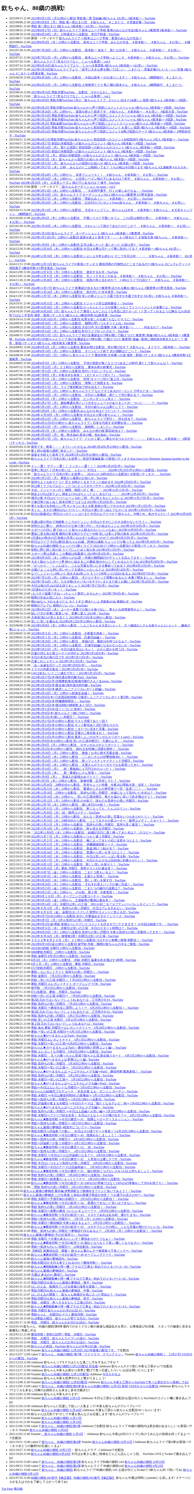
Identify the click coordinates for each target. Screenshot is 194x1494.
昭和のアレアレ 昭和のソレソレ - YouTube (59, 605)
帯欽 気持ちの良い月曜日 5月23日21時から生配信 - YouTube (72, 1075)
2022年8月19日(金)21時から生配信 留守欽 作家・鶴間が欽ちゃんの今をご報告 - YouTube (90, 944)
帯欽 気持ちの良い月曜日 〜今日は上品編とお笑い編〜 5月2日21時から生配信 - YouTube (90, 1111)
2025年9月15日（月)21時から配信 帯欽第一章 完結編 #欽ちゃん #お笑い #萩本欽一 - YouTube (93, 18)
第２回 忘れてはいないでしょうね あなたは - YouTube (67, 1023)
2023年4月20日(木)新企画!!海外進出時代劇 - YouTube (66, 685)
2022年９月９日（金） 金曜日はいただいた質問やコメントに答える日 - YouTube (85, 912)
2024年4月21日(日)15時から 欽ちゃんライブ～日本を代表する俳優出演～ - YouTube (87, 422)
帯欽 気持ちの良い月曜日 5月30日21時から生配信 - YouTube (72, 1063)
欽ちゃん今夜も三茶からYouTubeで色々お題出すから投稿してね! (145, 1382)
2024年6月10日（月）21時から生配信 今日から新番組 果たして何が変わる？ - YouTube (92, 395)
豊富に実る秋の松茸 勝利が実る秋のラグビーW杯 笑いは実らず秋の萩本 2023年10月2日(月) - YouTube (99, 533)
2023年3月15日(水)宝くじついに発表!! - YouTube (63, 709)
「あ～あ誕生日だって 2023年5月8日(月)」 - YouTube (66, 665)
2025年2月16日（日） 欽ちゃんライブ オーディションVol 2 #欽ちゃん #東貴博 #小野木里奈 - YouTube (99, 194)
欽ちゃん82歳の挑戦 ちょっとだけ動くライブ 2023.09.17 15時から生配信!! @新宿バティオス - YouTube (100, 545)
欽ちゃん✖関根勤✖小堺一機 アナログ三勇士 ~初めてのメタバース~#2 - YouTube (85, 1278)
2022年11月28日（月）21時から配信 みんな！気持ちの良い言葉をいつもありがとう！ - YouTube (97, 816)
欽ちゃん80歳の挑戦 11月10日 (61, 1422)
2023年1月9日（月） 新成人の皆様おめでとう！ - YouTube (71, 776)
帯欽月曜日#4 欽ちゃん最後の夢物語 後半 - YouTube (67, 1282)
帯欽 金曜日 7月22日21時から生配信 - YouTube (63, 976)
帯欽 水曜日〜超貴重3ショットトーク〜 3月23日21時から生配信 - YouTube (82, 1179)
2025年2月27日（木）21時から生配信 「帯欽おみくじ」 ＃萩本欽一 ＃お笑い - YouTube (92, 198)
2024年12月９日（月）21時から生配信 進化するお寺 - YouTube (74, 272)
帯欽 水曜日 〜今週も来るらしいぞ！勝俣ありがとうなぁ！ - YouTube (78, 1238)
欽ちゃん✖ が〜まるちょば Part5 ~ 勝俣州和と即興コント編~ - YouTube (78, 1047)
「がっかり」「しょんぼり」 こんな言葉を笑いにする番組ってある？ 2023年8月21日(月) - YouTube (98, 565)
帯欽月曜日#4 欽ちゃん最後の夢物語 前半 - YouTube (67, 1298)
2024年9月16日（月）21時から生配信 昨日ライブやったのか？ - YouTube (80, 331)
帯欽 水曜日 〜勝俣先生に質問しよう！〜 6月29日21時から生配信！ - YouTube (84, 1007)
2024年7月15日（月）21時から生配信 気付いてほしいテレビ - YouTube (78, 371)
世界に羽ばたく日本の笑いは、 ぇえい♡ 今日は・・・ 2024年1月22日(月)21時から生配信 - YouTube (99, 470)
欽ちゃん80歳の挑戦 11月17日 (61, 1418)
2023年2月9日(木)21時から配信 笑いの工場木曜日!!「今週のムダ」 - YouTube (82, 741)
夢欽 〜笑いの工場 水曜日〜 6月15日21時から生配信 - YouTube (73, 1031)
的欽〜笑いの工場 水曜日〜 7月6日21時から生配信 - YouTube (73, 995)
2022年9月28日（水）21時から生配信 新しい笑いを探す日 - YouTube (78, 880)
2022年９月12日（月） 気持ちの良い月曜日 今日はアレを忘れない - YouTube (83, 908)
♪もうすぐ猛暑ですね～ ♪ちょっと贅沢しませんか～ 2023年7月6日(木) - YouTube (85, 593)
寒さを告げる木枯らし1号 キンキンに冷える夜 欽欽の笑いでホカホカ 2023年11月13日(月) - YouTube (98, 506)
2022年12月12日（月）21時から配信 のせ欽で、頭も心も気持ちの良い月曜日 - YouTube (89, 800)
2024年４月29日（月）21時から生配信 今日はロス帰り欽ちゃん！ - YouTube (82, 415)
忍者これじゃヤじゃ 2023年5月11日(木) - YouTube (64, 661)
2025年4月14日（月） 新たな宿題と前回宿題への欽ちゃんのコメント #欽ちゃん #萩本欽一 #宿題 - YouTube (103, 147)
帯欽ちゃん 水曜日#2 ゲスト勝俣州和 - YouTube (64, 1314)
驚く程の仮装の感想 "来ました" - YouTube (59, 450)
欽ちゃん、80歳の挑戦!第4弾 (61, 1442)
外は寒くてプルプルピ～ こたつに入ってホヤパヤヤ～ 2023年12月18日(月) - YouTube (88, 486)
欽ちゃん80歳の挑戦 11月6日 (49, 1430)
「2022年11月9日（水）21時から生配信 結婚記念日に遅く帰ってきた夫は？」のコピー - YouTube (98, 832)
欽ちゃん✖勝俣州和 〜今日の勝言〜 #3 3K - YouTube (67, 1147)
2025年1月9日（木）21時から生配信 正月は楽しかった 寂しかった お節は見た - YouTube (90, 244)
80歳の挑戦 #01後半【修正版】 (94, 1477)
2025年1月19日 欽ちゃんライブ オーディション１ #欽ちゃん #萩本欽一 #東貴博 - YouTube (92, 233)
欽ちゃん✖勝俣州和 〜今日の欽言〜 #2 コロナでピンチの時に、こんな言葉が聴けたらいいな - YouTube (102, 1226)
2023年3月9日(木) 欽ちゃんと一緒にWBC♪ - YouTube (66, 713)
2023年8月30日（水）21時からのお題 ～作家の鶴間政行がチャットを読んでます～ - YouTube (93, 557)
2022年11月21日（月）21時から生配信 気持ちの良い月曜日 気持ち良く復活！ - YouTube (92, 824)
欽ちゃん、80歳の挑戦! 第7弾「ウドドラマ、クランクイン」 (82, 1354)
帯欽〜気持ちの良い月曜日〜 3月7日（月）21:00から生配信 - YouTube (79, 1219)
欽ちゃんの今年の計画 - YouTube (88, 1346)
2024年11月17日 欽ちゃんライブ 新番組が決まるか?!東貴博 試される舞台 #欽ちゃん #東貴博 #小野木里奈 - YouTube (108, 288)
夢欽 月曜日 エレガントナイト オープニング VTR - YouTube (71, 984)
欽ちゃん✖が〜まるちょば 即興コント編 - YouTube (65, 1059)
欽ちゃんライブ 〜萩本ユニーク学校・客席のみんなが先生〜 (100, 38)
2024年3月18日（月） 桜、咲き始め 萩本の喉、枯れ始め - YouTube (75, 434)
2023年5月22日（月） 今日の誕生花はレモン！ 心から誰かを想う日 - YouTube (84, 649)
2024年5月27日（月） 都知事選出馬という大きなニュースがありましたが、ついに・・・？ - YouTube (99, 403)
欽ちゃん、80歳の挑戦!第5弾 (61, 1426)
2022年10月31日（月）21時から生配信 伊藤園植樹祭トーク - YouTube (79, 844)
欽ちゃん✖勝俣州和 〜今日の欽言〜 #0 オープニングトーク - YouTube (78, 1254)
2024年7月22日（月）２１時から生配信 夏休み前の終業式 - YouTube (78, 367)
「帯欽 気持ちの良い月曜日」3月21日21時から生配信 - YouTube (74, 1187)
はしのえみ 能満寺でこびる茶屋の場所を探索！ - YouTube (71, 1286)
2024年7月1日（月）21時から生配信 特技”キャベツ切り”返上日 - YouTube (82, 379)
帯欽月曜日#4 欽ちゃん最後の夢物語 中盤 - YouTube (67, 1290)
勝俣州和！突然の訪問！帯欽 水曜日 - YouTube (63, 1334)
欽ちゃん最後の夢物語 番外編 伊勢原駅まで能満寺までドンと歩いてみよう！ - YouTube (82, 1191)
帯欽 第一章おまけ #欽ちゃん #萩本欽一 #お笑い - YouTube (70, 26)
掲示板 (18, 1488)
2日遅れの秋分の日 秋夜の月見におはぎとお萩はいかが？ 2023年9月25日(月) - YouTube (89, 537)
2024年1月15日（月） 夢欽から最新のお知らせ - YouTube (69, 478)
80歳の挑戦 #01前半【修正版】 (52, 1477)
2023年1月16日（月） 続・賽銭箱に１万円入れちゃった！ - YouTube (78, 768)
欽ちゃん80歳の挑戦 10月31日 (112, 1442)
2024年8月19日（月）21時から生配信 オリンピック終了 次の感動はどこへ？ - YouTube (91, 351)
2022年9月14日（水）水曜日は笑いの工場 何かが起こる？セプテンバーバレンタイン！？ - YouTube (99, 904)
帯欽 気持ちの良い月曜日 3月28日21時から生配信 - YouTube (72, 1175)
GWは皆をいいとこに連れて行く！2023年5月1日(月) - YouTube (73, 673)
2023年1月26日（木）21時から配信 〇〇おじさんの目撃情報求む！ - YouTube (84, 756)
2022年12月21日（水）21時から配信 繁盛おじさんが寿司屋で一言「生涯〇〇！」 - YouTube (94, 788)
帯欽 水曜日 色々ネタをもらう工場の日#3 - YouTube (68, 1302)
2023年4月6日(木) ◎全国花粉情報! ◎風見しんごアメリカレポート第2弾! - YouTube (86, 697)
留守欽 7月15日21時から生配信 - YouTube (59, 987)
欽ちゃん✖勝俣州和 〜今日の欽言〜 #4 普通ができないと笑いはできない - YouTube (88, 1203)
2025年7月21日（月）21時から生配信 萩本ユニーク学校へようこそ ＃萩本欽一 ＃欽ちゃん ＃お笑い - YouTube (110, 57)
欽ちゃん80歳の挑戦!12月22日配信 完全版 (70, 1366)
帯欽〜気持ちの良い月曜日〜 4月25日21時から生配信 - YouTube (74, 1123)
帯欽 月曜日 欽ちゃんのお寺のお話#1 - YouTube (65, 1342)
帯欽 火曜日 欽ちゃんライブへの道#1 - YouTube (65, 1338)
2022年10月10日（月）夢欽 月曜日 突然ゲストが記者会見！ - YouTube (79, 868)
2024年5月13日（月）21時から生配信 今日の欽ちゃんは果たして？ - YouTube (84, 407)
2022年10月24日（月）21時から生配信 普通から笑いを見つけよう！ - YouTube (85, 852)
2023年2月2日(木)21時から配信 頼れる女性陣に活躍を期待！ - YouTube (80, 749)
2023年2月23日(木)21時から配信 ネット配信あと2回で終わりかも (75, 725)
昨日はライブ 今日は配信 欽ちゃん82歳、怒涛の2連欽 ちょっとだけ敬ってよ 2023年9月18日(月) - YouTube (102, 541)
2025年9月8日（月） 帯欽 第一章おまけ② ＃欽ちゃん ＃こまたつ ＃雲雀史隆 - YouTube (93, 22)
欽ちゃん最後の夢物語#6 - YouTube (54, 1258)
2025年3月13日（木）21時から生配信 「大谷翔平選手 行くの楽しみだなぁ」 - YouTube (92, 190)
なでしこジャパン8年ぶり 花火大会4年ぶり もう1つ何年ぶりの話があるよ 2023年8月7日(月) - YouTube (99, 573)
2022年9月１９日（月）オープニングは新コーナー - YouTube (72, 896)
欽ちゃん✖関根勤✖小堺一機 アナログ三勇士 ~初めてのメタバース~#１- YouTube (85, 1306)
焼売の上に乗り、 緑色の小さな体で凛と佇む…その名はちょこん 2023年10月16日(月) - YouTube (95, 525)
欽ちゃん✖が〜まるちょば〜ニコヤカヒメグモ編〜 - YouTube (72, 1107)
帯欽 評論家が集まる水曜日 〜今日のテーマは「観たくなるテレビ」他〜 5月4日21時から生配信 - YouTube (102, 1103)
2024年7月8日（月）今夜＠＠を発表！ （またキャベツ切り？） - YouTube (80, 375)
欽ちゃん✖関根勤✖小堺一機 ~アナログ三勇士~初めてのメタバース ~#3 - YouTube (86, 1266)
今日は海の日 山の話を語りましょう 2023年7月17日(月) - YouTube (75, 585)
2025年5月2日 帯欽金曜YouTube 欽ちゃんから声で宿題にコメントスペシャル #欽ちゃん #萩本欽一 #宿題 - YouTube (108, 123)
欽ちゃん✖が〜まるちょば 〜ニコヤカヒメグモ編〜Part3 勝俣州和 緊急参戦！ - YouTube (91, 1071)
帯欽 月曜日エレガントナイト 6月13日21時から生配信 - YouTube (75, 1039)
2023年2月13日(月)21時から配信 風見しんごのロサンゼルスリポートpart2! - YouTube (87, 737)
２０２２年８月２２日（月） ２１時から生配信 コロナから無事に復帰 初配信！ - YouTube (92, 940)
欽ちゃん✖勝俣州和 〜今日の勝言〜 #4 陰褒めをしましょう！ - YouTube (80, 1135)
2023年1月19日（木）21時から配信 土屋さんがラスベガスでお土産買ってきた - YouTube (92, 764)
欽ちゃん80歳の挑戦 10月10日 (145, 1461)
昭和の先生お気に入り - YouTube (53, 597)
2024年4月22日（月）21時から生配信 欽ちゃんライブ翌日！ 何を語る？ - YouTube (89, 418)
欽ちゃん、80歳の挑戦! (57, 1469)
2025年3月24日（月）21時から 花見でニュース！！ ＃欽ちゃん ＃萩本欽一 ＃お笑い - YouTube (99, 174)
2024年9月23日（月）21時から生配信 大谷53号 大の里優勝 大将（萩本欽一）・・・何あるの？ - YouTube (102, 327)
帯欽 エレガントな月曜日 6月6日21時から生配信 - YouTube (71, 1051)
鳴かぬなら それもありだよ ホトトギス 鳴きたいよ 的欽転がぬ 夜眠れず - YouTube (86, 601)
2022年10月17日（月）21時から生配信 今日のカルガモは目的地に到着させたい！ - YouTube (94, 860)
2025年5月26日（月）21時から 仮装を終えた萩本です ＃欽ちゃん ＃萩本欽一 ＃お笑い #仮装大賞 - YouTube (109, 111)
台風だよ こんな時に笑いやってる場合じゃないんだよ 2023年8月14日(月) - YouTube (87, 569)
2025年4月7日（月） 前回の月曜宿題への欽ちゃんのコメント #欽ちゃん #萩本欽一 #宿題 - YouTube (97, 155)
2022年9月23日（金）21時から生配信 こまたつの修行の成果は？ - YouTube (82, 888)
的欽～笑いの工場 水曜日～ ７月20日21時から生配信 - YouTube (73, 980)
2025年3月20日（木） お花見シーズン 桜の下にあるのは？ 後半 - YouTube (70, 182)
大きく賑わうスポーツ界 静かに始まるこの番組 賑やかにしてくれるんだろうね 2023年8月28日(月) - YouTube (104, 561)
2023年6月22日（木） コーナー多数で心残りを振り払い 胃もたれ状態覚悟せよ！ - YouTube (93, 609)
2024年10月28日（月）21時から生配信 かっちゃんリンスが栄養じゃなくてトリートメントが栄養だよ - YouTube (106, 307)
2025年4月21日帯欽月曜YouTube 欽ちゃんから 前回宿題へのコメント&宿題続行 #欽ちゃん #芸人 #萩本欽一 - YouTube (110, 139)
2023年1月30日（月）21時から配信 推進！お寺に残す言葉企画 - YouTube (81, 752)
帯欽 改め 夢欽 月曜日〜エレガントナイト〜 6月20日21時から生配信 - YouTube (85, 1027)
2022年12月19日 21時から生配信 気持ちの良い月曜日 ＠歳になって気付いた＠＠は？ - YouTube (99, 792)
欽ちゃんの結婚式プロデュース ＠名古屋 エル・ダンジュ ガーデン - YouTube (84, 1091)
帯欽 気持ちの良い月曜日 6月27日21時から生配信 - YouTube (72, 1015)
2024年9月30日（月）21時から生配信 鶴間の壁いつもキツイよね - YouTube (83, 323)
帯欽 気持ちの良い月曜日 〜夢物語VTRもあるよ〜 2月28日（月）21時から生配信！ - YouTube (96, 1230)
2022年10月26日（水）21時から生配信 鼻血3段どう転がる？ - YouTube (80, 848)
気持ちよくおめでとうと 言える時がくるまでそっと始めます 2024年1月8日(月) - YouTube (91, 482)
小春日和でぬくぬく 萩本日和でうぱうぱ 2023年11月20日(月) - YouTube (79, 502)
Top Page (7, 1488)
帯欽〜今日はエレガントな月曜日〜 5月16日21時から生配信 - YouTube (78, 1087)
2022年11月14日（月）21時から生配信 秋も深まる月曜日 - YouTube (77, 828)
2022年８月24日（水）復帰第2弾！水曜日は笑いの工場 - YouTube (75, 936)
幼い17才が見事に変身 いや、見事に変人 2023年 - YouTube (70, 613)
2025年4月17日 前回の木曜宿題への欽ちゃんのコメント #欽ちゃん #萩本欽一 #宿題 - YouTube (94, 143)
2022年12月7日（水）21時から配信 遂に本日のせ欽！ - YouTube (75, 804)
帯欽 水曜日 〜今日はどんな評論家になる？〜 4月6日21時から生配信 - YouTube (85, 1155)
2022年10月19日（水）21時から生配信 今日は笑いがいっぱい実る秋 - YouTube (85, 856)
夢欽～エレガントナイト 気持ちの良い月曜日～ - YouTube (70, 972)
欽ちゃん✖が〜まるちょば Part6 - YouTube (59, 1035)
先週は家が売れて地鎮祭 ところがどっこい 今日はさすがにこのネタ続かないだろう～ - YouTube (96, 521)
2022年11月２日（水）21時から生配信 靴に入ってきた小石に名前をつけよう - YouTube (91, 840)
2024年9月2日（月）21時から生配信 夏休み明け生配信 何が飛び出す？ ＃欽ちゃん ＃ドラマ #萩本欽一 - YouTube (110, 347)
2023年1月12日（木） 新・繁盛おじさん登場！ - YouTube (70, 772)
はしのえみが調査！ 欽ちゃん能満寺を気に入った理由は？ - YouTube (78, 1294)
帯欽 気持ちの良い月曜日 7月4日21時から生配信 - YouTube (71, 1003)
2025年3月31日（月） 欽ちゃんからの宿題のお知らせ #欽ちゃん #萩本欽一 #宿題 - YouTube (92, 163)
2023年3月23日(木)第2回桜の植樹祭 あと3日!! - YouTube (68, 705)
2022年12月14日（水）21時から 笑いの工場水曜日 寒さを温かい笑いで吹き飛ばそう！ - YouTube (99, 796)
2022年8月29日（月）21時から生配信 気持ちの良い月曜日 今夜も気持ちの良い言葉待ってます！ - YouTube (103, 932)
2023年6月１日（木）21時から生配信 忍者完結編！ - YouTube (73, 637)
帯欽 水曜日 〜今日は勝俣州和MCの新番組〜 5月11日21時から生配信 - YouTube (84, 1095)
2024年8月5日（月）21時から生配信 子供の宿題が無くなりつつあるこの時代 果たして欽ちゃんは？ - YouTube (106, 363)
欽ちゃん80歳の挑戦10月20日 (50, 1453)
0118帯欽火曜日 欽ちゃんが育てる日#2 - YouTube (65, 1318)
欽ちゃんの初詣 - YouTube (48, 1346)
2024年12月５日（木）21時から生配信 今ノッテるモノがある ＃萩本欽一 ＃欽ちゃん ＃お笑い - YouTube (106, 276)
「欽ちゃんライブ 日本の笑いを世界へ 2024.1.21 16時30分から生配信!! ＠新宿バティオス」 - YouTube (101, 474)
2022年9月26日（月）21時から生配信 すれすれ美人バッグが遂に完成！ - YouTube (87, 884)
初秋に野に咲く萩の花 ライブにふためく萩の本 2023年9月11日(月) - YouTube (82, 549)
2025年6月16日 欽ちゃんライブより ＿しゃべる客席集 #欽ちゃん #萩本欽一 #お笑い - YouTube (94, 65)
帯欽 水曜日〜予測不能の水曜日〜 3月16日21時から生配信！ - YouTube (80, 1199)
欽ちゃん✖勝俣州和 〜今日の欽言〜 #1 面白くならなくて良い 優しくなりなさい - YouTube (92, 1242)
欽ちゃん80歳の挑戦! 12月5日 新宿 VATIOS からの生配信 (119, 1386)
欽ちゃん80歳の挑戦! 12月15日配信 (65, 1374)
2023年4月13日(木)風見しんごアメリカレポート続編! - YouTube (73, 689)
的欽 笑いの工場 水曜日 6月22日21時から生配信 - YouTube (71, 1019)
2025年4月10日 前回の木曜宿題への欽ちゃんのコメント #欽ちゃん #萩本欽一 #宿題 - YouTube (94, 151)
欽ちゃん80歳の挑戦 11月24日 (61, 1410)
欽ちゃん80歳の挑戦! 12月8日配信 (64, 1382)
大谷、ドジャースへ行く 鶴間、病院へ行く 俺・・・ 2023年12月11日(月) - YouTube (87, 490)
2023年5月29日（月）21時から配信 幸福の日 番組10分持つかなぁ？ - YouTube (86, 641)
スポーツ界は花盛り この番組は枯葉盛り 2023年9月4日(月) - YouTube (77, 553)
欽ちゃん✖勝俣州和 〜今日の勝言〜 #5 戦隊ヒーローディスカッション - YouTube (87, 1119)
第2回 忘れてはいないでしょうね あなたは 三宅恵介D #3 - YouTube (77, 999)
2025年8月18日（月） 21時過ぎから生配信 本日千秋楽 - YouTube (75, 34)
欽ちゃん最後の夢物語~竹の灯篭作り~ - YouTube (56, 1234)
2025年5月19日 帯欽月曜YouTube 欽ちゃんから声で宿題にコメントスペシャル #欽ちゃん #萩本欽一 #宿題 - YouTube (109, 115)
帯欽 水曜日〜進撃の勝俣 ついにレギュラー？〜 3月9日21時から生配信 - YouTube (87, 1211)
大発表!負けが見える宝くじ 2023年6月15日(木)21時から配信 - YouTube (78, 617)
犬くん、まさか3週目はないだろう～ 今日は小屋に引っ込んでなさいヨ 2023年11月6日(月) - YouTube (98, 510)
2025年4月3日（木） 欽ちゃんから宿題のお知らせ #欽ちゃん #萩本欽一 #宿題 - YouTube (90, 159)
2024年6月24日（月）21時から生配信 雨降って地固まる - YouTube (77, 383)
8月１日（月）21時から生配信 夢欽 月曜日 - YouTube (67, 964)
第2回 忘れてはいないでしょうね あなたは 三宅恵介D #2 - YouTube (77, 1011)
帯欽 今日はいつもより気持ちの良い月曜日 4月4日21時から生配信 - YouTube (84, 1163)
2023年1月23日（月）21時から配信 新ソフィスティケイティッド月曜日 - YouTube (87, 760)
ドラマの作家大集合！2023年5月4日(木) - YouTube (64, 669)
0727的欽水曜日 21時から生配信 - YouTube (60, 968)
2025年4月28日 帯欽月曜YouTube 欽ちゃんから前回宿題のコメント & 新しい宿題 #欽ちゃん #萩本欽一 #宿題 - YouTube (110, 127)
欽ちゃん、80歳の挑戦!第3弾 (61, 1461)
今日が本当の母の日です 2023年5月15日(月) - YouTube (67, 657)
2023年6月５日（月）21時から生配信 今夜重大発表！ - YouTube (75, 633)
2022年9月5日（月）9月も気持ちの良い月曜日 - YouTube (69, 920)
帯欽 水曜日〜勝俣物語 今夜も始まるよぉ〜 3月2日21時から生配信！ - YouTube (85, 1222)
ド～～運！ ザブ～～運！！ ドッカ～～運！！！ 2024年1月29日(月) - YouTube (83, 466)
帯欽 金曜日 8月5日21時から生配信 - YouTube (61, 956)
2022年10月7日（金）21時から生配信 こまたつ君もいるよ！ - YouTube (79, 872)
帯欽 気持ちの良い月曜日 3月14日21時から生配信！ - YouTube (74, 1207)
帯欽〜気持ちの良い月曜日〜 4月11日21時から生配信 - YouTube (75, 1151)
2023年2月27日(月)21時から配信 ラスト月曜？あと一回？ (69, 721)
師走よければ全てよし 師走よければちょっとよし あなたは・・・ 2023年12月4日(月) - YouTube (95, 494)
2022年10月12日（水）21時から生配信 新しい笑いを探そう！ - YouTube (80, 864)
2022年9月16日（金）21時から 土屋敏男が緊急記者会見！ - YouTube (78, 900)
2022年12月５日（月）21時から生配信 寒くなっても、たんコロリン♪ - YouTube (86, 808)
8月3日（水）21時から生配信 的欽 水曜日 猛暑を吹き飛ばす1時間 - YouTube (83, 960)
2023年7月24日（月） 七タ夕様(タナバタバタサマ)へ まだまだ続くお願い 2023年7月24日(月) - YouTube (100, 581)
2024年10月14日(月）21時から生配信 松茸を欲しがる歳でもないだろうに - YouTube (87, 319)
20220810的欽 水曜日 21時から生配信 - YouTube (63, 948)
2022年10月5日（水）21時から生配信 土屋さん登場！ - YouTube (75, 876)
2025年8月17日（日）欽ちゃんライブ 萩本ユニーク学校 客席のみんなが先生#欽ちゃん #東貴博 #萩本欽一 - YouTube (109, 30)
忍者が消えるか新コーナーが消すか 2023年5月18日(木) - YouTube (74, 653)
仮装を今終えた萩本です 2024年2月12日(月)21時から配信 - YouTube (76, 454)
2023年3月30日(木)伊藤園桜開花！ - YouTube (60, 701)
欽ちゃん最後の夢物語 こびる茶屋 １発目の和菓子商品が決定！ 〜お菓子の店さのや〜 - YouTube (88, 1195)
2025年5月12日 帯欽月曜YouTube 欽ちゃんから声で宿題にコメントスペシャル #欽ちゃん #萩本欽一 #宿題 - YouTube (109, 119)
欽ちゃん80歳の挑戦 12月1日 (61, 1398)
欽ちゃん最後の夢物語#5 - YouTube (54, 1270)
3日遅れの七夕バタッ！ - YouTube (53, 589)
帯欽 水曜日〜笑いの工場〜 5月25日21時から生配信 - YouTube (74, 1067)
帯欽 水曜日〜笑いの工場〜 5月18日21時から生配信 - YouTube (74, 1079)
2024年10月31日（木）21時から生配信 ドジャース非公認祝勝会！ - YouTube (82, 303)
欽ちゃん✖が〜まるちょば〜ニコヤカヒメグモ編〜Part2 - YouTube (75, 1083)
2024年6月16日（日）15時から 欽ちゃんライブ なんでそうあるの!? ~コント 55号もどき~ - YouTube (97, 391)
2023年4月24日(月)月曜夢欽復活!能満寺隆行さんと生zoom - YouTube (76, 681)
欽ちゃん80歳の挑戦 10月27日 (51, 1450)
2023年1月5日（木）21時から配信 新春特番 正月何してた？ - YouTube (80, 780)
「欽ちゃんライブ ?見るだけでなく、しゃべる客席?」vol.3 (70, 61)
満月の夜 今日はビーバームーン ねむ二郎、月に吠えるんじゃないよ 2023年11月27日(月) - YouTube (97, 498)
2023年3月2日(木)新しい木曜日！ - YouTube (60, 717)
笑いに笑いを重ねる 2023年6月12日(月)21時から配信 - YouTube (73, 621)
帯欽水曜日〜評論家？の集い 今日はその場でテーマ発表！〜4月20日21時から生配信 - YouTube (96, 1131)
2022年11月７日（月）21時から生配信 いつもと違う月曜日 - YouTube (77, 836)
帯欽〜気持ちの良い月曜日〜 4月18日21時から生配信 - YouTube (75, 1139)
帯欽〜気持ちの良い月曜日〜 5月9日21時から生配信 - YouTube (73, 1099)
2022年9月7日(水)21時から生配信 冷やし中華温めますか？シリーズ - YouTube (83, 916)
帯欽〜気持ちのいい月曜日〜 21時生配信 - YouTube (66, 1246)
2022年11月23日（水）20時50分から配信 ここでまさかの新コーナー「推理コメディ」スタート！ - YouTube (105, 820)
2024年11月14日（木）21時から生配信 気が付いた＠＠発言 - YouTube (79, 292)
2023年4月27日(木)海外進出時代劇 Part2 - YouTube (64, 677)
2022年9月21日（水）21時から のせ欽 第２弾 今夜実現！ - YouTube (80, 892)
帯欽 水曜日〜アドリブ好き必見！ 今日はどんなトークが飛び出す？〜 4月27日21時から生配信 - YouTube (103, 1115)
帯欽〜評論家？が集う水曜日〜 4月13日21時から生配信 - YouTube (75, 1143)
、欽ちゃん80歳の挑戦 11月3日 (62, 1434)
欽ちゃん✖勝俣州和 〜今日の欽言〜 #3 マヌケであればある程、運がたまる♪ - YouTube (91, 1215)
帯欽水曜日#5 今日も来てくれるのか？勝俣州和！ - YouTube (71, 1262)
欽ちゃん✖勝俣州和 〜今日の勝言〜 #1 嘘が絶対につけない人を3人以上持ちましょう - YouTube (97, 1171)
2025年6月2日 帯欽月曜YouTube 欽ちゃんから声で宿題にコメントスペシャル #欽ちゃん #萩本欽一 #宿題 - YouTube (108, 107)
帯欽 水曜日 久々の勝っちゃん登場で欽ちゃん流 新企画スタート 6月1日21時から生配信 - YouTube (100, 1055)
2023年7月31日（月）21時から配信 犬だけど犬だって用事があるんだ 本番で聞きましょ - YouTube (98, 577)
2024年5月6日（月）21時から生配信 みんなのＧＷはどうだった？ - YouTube (82, 411)
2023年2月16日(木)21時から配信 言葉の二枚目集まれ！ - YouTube (74, 733)
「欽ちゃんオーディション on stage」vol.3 (87, 186)
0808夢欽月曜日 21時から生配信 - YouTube (60, 952)
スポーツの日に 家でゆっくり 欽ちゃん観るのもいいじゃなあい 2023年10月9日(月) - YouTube (93, 529)
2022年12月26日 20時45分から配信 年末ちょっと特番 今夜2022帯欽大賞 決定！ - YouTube (95, 784)
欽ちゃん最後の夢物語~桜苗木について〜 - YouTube (66, 1127)
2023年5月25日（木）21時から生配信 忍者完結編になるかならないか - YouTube (86, 645)
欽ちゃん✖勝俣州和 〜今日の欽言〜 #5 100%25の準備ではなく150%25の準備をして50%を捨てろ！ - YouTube (104, 1183)
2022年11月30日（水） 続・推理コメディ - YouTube (65, 812)
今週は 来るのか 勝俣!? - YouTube (53, 1274)
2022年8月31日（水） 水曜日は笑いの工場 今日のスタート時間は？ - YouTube (84, 928)
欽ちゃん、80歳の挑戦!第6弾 (61, 1386)
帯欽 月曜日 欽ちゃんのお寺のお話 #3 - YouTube (63, 1310)
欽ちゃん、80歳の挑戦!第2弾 (61, 1465)
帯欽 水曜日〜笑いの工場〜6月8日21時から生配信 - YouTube (71, 1043)
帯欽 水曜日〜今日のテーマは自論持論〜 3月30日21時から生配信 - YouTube (83, 1167)
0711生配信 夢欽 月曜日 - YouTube (56, 991)
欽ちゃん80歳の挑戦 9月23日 (144, 1465)
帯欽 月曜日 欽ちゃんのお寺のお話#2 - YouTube (65, 1322)
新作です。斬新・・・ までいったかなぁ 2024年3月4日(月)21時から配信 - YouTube (86, 446)
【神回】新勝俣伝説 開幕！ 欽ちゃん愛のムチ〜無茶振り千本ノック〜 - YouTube (86, 1250)
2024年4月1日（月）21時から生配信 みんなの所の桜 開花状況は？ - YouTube (84, 430)
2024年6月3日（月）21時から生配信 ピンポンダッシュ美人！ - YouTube (80, 399)
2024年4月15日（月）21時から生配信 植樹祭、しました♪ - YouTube (77, 426)
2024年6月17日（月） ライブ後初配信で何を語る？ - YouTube (72, 387)
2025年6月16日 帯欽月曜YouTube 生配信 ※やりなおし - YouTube (76, 92)
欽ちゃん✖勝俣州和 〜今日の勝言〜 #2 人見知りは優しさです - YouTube (81, 1159)
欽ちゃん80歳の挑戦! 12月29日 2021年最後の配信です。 (79, 1350)
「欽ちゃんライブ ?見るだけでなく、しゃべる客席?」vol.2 (70, 96)
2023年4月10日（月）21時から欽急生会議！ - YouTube (67, 693)
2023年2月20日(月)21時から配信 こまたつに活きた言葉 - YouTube (74, 729)
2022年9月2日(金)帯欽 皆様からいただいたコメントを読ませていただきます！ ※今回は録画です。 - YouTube (104, 924)
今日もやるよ (111, 1374)
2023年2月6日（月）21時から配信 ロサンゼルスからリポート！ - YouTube (82, 745)
